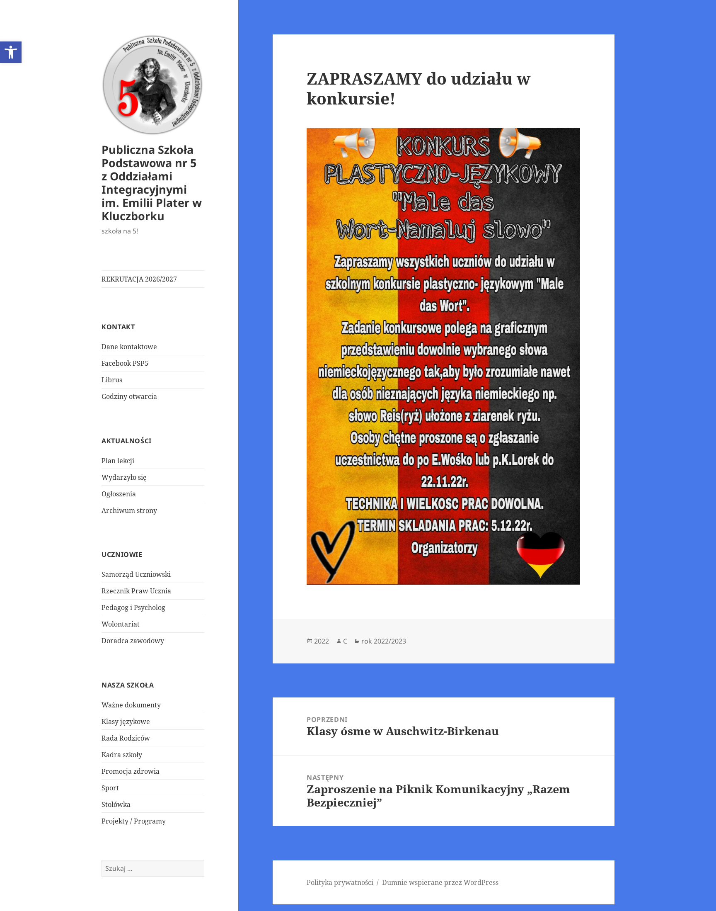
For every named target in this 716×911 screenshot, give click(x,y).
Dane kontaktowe (129, 346)
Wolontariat (121, 624)
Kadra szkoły (122, 754)
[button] (11, 52)
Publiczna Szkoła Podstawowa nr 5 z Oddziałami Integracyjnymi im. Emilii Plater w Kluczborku (152, 182)
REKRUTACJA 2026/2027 (139, 279)
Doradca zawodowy (133, 640)
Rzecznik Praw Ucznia (136, 590)
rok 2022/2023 (383, 641)
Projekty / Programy (134, 821)
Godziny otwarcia (129, 396)
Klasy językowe (126, 721)
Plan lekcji (118, 460)
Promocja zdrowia (131, 771)
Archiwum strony (129, 510)
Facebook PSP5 (125, 363)
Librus (112, 379)
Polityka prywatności (340, 882)
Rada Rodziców (126, 738)
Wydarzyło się (124, 477)
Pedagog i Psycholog (133, 607)
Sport (110, 787)
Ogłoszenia (119, 493)
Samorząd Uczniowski (136, 574)
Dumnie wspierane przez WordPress (440, 882)
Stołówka (116, 804)
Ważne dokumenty (131, 704)
